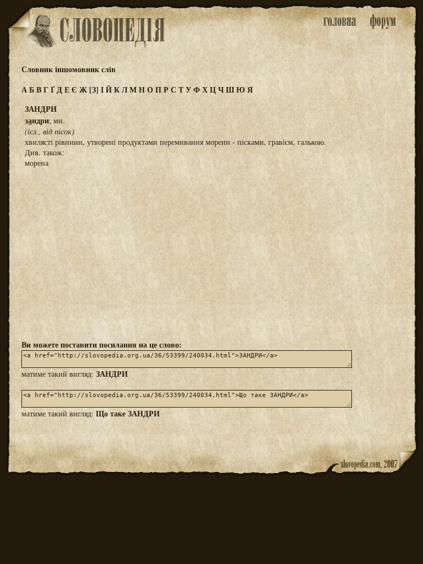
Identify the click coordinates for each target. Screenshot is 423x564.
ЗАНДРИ (112, 373)
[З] (94, 89)
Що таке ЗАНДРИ (128, 413)
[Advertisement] (211, 253)
